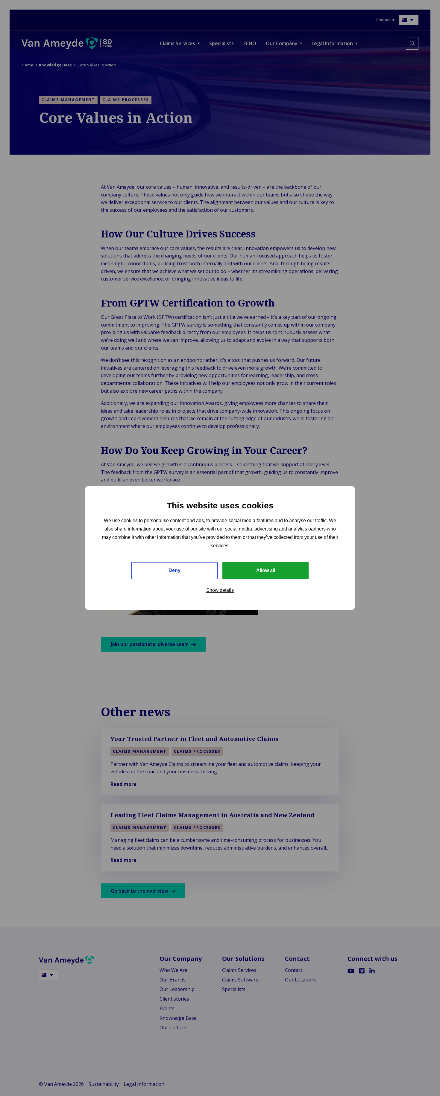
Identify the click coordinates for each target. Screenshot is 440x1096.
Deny (174, 570)
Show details (220, 590)
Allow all (265, 570)
